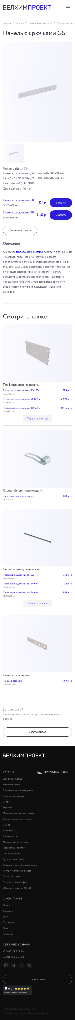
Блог (5, 916)
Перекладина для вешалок (21, 569)
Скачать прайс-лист (57, 772)
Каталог (20, 23)
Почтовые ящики (12, 876)
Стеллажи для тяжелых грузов (18, 790)
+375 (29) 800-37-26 (13, 951)
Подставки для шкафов (15, 882)
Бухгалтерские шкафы (14, 859)
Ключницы (8, 830)
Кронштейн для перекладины (23, 490)
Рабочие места (10, 836)
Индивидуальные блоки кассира (20, 865)
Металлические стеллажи (16, 842)
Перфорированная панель (21, 385)
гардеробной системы (29, 252)
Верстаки (7, 807)
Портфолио (9, 922)
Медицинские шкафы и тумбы (18, 813)
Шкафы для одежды (13, 778)
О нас (6, 928)
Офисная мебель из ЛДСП (17, 888)
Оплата (7, 905)
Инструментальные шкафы (17, 870)
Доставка (8, 911)
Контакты (8, 934)
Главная (7, 23)
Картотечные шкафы (13, 796)
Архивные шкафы (12, 784)
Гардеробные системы (40, 23)
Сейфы (6, 801)
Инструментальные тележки (17, 819)
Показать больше (37, 419)
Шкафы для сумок (12, 853)
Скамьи (7, 824)
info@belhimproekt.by (14, 957)
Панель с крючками (16, 675)
